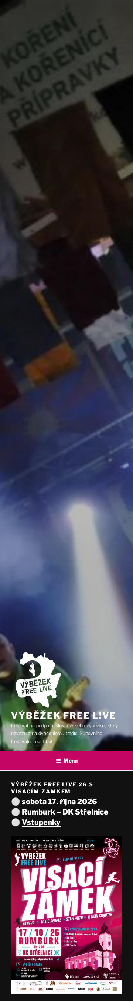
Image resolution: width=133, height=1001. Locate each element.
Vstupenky (41, 822)
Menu (71, 760)
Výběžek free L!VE (63, 715)
